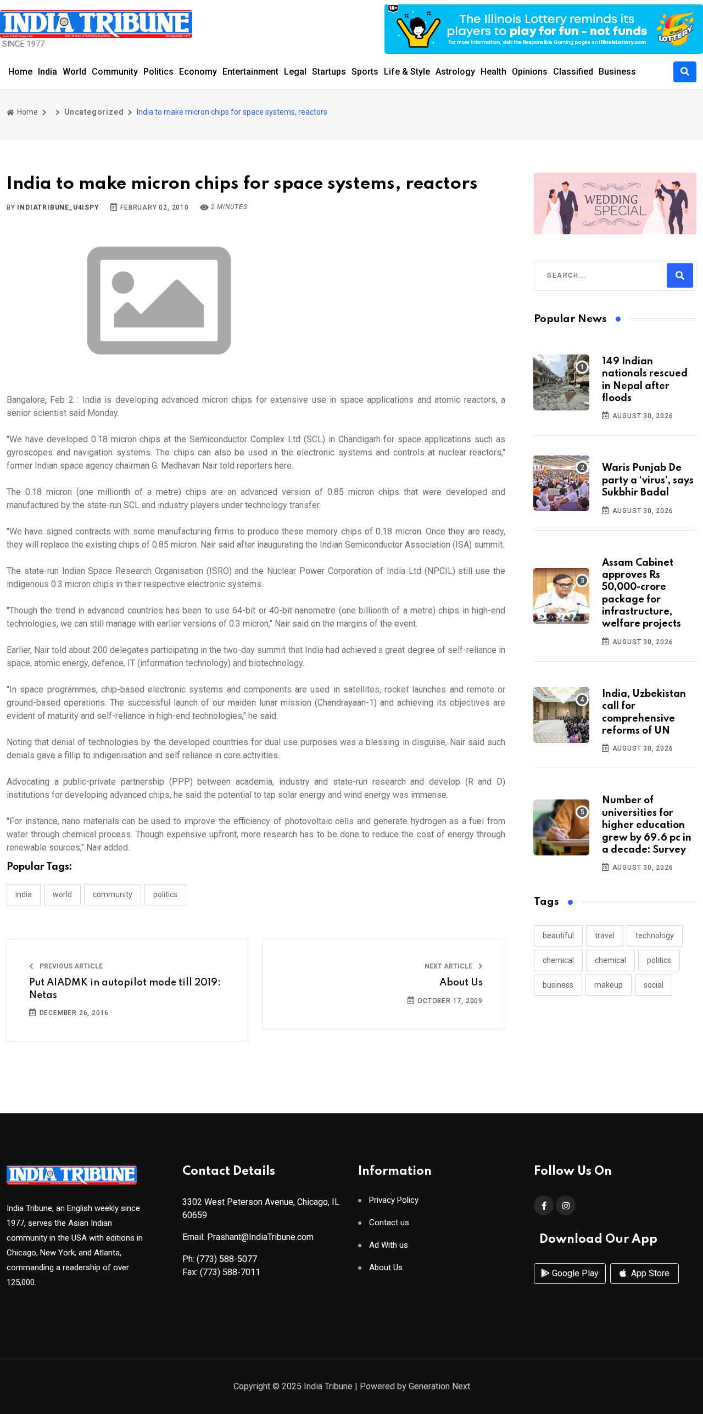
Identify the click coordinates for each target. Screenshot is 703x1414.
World (74, 71)
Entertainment (250, 71)
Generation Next (439, 1386)
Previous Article (70, 966)
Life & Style (407, 71)
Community (115, 71)
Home (20, 71)
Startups (329, 71)
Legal (295, 71)
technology (654, 935)
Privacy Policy (394, 1200)
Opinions (530, 71)
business (558, 985)
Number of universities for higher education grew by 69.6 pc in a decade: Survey (646, 825)
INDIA (23, 894)
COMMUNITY (112, 894)
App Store (649, 1273)
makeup (608, 985)
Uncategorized (94, 112)
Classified (573, 71)
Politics (158, 71)
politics (659, 960)
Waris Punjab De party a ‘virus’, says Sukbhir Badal (648, 480)
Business (617, 71)
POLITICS (165, 894)
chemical (558, 960)
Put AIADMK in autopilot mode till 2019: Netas (125, 989)
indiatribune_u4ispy (58, 207)
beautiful (558, 935)
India (47, 71)
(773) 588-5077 (227, 1259)
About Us (461, 983)
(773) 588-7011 (230, 1272)
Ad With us (388, 1245)
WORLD (62, 894)
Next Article (449, 966)
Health (493, 71)
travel (605, 935)
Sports (365, 71)
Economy (198, 71)
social (653, 985)
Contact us (389, 1223)
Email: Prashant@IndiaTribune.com (248, 1237)
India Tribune (328, 1386)
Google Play (574, 1273)
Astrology (455, 71)
